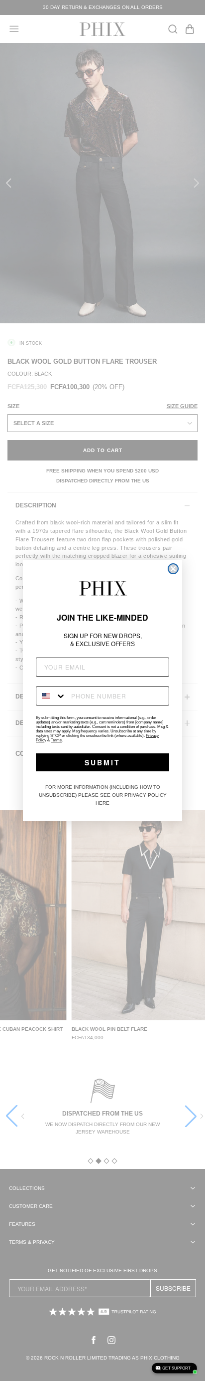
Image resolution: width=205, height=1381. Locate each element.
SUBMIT (102, 762)
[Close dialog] (173, 569)
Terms (56, 740)
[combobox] (51, 696)
